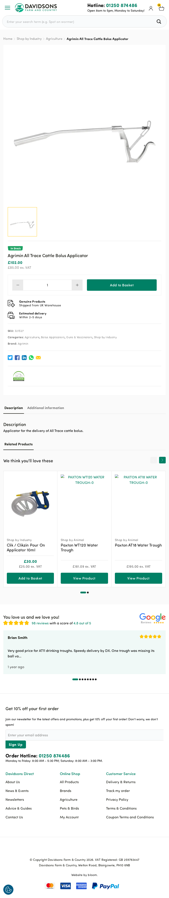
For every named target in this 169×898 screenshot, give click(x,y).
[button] (83, 592)
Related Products (18, 444)
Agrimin (23, 343)
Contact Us (14, 817)
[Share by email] (38, 357)
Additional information (45, 407)
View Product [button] (84, 578)
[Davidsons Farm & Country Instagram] (95, 849)
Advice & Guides (19, 808)
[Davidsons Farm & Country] (36, 7)
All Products (69, 782)
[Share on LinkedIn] (24, 357)
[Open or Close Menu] (7, 7)
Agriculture (54, 39)
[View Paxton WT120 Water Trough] (84, 502)
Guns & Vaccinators (79, 337)
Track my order (118, 790)
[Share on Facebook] (17, 357)
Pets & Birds (69, 808)
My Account (69, 817)
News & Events (17, 790)
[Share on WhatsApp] (31, 357)
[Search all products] (159, 21)
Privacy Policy (117, 799)
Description (13, 407)
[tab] (13, 408)
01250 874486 (122, 5)
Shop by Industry (29, 39)
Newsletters (15, 799)
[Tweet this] (10, 357)
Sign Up (16, 744)
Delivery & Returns (121, 782)
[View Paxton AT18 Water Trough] (138, 502)
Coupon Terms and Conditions (130, 817)
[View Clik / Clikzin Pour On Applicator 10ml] (30, 502)
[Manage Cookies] (8, 890)
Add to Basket (122, 285)
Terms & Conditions (121, 808)
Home (7, 39)
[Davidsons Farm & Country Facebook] (73, 849)
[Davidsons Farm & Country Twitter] (84, 849)
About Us (13, 782)
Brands (65, 790)
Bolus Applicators (53, 337)
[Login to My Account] (151, 7)
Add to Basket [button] (30, 578)
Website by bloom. (84, 875)
